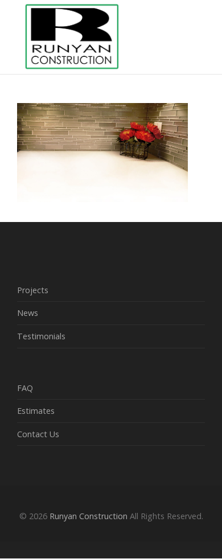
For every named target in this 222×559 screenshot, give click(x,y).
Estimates (36, 410)
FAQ (25, 388)
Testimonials (41, 336)
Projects (32, 290)
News (27, 312)
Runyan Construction (89, 516)
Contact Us (38, 434)
